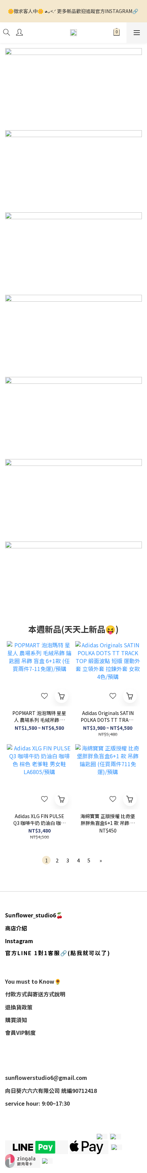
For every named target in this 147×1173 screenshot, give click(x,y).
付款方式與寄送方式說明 (35, 994)
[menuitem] (46, 860)
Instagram (19, 941)
